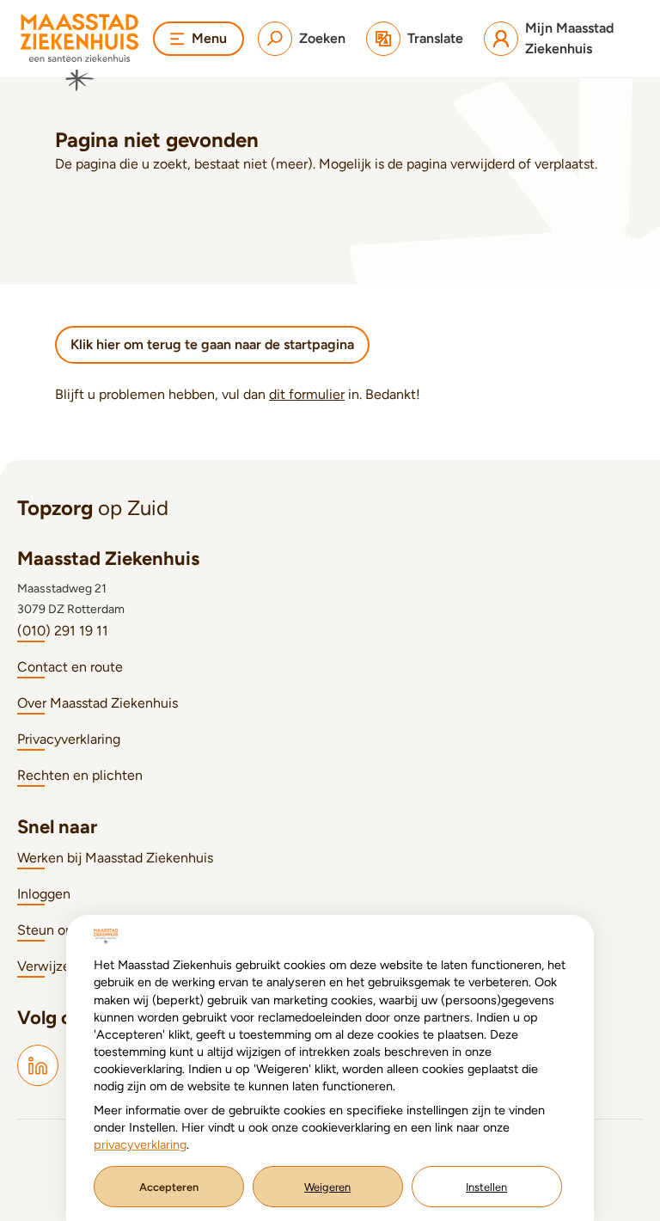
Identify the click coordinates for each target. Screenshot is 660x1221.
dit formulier (307, 394)
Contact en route (70, 667)
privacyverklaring (140, 1144)
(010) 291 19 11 (62, 631)
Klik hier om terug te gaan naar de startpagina (212, 344)
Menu (209, 38)
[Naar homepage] (80, 52)
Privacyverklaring (68, 739)
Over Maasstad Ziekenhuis (97, 703)
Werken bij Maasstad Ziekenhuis (115, 858)
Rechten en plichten (80, 775)
